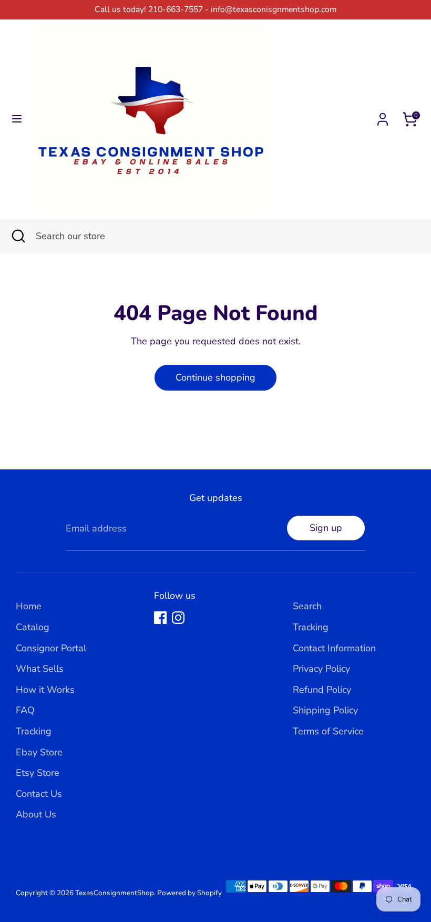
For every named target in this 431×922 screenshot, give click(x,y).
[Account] (382, 116)
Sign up (326, 527)
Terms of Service (328, 731)
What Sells (40, 668)
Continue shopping (215, 377)
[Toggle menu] (16, 119)
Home (29, 606)
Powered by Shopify (189, 893)
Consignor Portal (51, 648)
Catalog (32, 627)
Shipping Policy (325, 710)
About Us (36, 814)
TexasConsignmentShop (114, 893)
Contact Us (39, 793)
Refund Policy (322, 689)
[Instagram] (178, 617)
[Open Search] (18, 236)
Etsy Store (37, 772)
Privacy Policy (321, 668)
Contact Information (334, 648)
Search (307, 606)
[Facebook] (160, 617)
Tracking (34, 731)
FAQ (25, 710)
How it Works (45, 689)
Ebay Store (39, 752)
